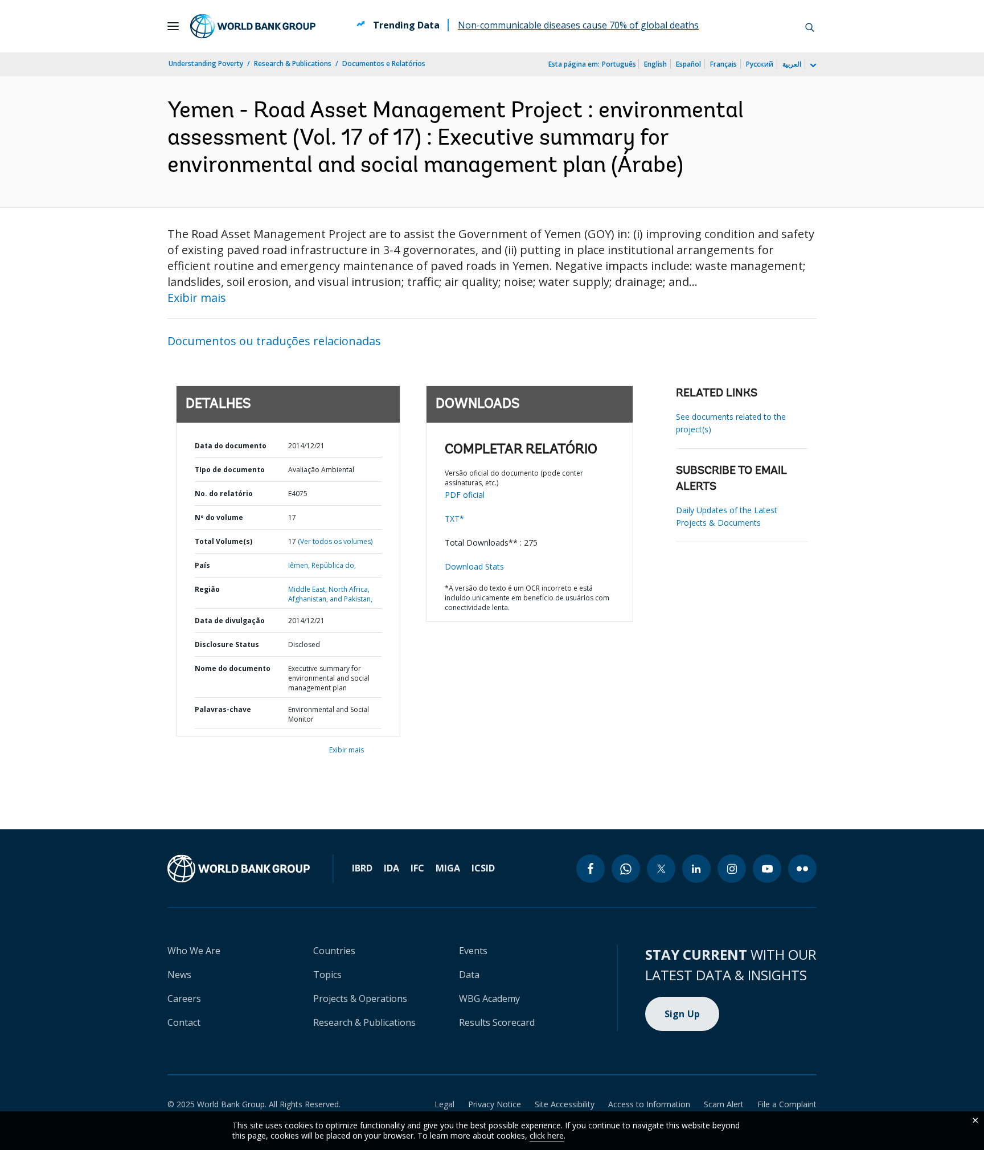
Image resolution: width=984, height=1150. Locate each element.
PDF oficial (465, 494)
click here (547, 1135)
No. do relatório (224, 493)
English (655, 64)
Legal (444, 1104)
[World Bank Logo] (252, 26)
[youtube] (767, 868)
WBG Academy (489, 998)
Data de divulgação (230, 620)
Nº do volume (219, 517)
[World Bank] (238, 868)
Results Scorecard (497, 1022)
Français (723, 64)
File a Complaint (787, 1104)
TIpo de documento (230, 469)
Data (469, 974)
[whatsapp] (626, 868)
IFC (417, 868)
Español (688, 64)
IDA (391, 868)
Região (207, 589)
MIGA (448, 868)
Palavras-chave (223, 709)
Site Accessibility (564, 1104)
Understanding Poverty (206, 63)
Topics (327, 974)
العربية (791, 64)
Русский (759, 64)
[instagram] (732, 868)
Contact (183, 1022)
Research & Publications (292, 63)
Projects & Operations (360, 998)
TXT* (454, 518)
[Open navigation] (173, 26)
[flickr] (802, 868)
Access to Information (649, 1104)
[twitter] (661, 868)
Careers (184, 998)
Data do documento (230, 446)
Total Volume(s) (223, 541)
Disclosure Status (227, 644)
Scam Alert (724, 1104)
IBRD (362, 868)
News (179, 974)
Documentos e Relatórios (383, 63)
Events (473, 950)
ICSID (483, 868)
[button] (810, 26)
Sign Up (682, 1014)
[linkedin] (696, 868)
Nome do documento (232, 668)
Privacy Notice (494, 1104)
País (202, 565)
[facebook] (590, 868)
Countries (334, 950)
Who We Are (193, 950)
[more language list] (812, 65)
